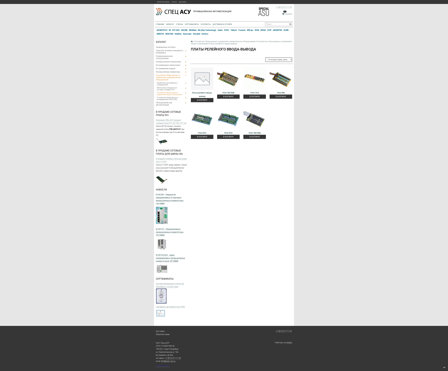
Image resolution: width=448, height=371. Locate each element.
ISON (257, 30)
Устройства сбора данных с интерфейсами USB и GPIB (167, 98)
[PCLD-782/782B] (228, 79)
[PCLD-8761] (202, 119)
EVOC (226, 30)
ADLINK (184, 30)
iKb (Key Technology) (207, 30)
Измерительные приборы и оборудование (167, 84)
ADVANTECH (162, 30)
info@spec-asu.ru (168, 361)
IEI (170, 30)
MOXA (263, 30)
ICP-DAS (176, 30)
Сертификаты (192, 24)
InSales (289, 343)
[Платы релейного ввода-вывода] (202, 79)
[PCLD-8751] (228, 119)
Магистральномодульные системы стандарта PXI (167, 89)
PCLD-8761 (202, 133)
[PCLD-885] (281, 79)
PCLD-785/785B (255, 133)
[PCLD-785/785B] (254, 119)
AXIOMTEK (277, 30)
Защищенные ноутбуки (165, 47)
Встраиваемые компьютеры (168, 65)
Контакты (206, 24)
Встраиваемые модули (165, 68)
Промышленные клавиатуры (168, 72)
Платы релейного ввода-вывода (202, 94)
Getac (220, 30)
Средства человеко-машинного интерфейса (169, 51)
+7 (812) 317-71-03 (284, 7)
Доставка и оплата (222, 24)
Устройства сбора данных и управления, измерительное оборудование (168, 77)
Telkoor (234, 30)
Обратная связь (163, 2)
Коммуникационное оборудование (164, 57)
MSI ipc (250, 30)
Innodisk (196, 34)
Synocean (187, 34)
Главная (160, 24)
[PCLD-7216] (254, 79)
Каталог (170, 24)
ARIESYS (160, 34)
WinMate (192, 30)
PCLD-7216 (254, 93)
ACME (286, 30)
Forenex (241, 30)
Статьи (174, 2)
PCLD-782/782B (228, 93)
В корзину (202, 100)
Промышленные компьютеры (168, 62)
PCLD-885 (281, 93)
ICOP (269, 30)
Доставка (182, 2)
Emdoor (205, 34)
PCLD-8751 (228, 133)
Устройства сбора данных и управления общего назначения (169, 93)
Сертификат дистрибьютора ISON (170, 307)
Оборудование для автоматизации (164, 104)
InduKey (178, 34)
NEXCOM (169, 34)
